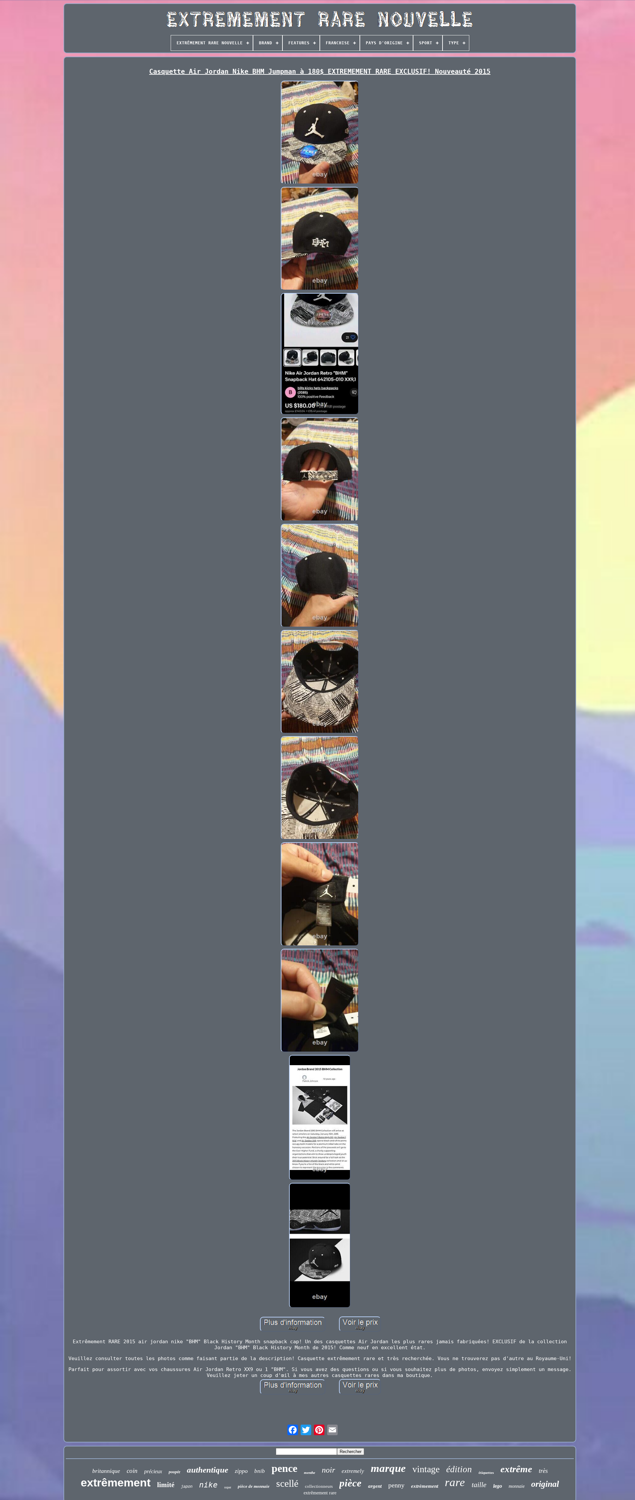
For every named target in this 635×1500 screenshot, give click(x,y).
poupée (174, 1472)
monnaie (517, 1486)
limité (165, 1485)
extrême (516, 1469)
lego (497, 1486)
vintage (426, 1469)
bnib (259, 1471)
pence (284, 1468)
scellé (287, 1483)
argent (375, 1486)
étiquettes (486, 1473)
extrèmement (424, 1486)
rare (455, 1482)
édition (459, 1469)
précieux (153, 1471)
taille (479, 1484)
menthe (309, 1473)
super (227, 1487)
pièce (350, 1483)
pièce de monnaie (254, 1486)
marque (388, 1468)
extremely (353, 1471)
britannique (106, 1471)
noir (328, 1470)
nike (208, 1484)
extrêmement (115, 1482)
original (545, 1484)
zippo (241, 1471)
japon (186, 1486)
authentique (207, 1469)
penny (396, 1485)
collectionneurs (319, 1486)
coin (132, 1470)
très (543, 1470)
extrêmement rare (320, 1492)
